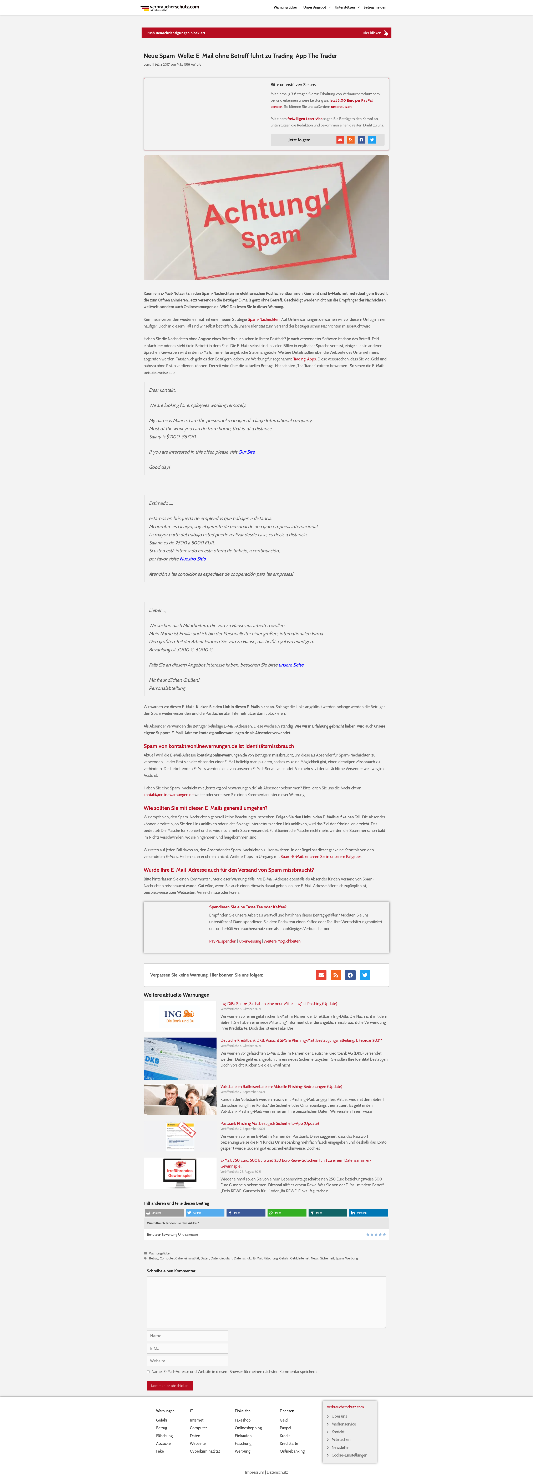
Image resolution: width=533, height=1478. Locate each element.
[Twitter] (372, 140)
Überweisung (250, 941)
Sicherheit (327, 1258)
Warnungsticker (285, 7)
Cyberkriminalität (187, 1258)
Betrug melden (375, 7)
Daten (204, 1258)
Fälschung (271, 1258)
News (315, 1258)
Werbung (351, 1258)
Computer (167, 1258)
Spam (339, 1258)
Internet (303, 1258)
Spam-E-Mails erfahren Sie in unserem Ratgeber (320, 856)
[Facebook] (361, 140)
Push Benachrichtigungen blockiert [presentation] (176, 33)
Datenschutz (243, 1258)
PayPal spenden (222, 941)
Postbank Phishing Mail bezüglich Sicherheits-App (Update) (269, 1123)
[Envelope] (340, 140)
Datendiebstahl (221, 1258)
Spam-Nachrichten (264, 319)
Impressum (254, 1472)
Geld (293, 1258)
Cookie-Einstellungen (349, 1455)
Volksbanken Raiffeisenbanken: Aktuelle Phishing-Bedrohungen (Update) (281, 1086)
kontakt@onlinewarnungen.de (169, 794)
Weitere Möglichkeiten (282, 941)
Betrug (153, 1258)
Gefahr (284, 1258)
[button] (164, 1213)
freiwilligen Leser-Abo (305, 118)
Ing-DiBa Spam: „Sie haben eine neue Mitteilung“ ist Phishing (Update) (278, 1003)
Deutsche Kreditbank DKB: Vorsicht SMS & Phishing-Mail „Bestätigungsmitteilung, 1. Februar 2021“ (301, 1040)
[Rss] (351, 140)
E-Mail (257, 1258)
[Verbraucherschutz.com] (170, 7)
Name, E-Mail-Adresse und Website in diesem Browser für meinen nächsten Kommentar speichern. (235, 1371)
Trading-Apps (304, 359)
